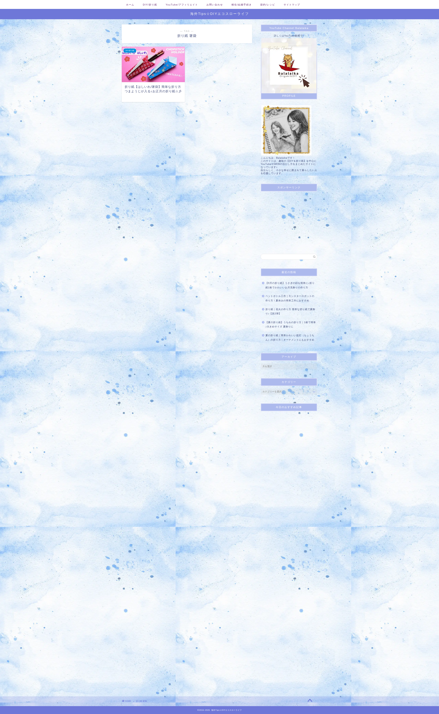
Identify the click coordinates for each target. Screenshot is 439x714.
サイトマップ (292, 4)
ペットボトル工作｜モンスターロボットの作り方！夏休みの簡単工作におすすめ (289, 298)
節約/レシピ (267, 4)
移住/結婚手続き (242, 4)
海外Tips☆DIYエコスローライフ (219, 14)
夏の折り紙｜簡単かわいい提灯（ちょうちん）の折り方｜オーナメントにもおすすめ (289, 337)
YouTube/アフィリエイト (182, 4)
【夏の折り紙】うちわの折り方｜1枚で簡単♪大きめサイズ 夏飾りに (290, 324)
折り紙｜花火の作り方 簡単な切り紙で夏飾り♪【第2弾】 (290, 311)
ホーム (130, 4)
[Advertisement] (289, 218)
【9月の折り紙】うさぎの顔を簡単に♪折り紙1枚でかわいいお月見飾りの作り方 (290, 285)
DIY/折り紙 (150, 4)
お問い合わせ (214, 4)
